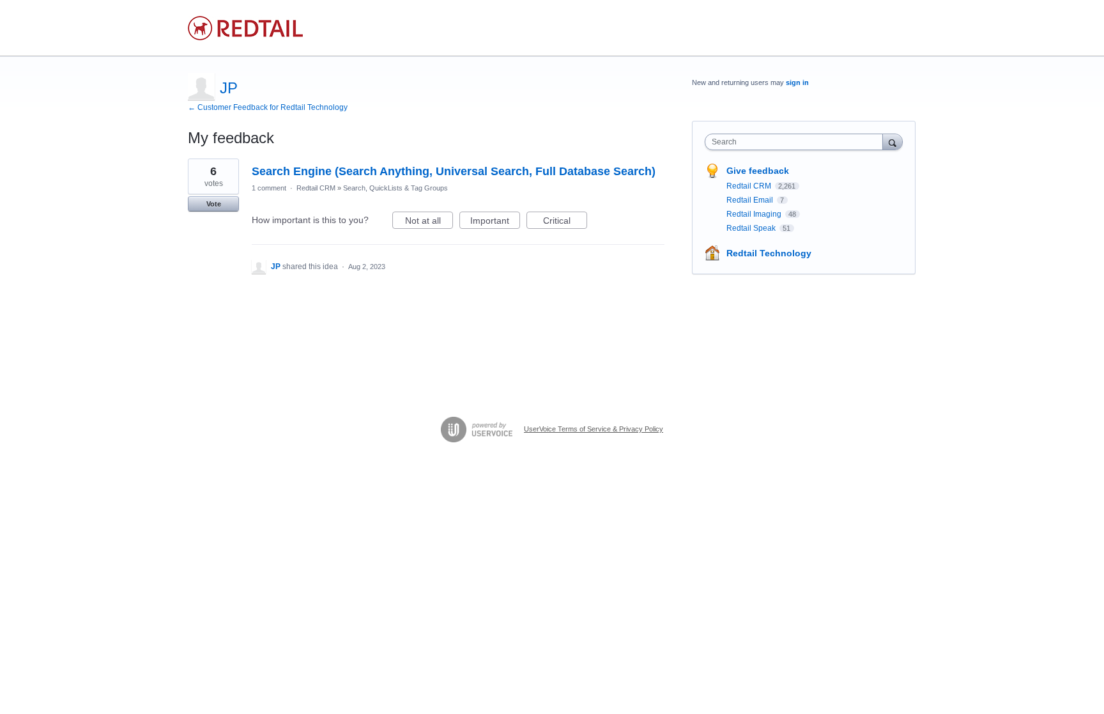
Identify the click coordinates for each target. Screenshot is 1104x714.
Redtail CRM (315, 188)
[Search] (892, 142)
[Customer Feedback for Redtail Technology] (245, 28)
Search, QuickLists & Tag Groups (395, 188)
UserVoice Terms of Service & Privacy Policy (593, 429)
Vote (213, 204)
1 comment (269, 188)
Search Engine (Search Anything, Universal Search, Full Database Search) (454, 171)
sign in (797, 82)
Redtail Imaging (754, 214)
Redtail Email (750, 200)
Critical (565, 222)
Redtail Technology (768, 253)
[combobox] (797, 141)
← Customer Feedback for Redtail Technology (268, 107)
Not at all (429, 222)
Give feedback (757, 171)
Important (495, 222)
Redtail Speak (752, 228)
